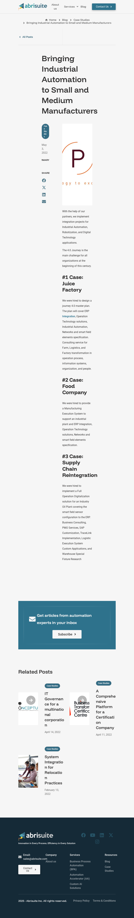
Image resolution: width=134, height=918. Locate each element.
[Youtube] (92, 835)
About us (51, 861)
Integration (68, 316)
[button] (71, 7)
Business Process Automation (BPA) (80, 865)
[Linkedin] (102, 835)
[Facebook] (83, 835)
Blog (107, 861)
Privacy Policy (81, 900)
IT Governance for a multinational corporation (54, 709)
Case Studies (82, 19)
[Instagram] (97, 841)
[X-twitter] (111, 835)
